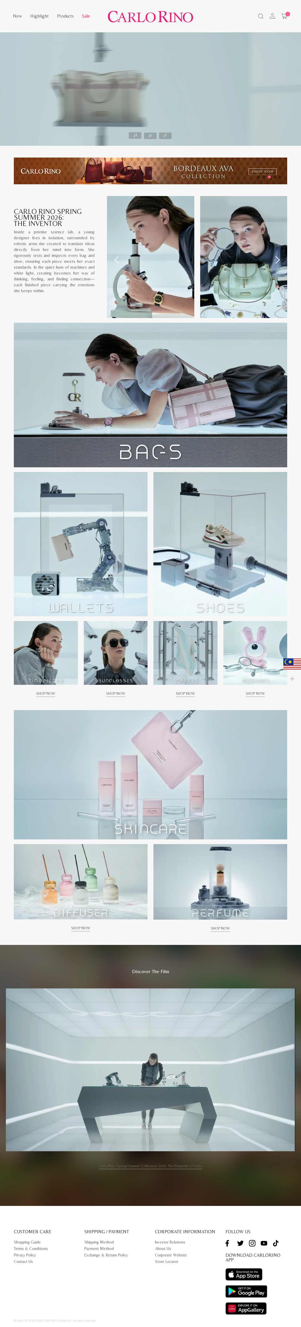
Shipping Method (99, 1242)
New (17, 16)
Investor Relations (170, 1242)
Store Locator (166, 1261)
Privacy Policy (25, 1255)
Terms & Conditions (31, 1248)
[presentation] (116, 260)
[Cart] (284, 16)
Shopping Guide (27, 1242)
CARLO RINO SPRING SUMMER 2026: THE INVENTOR (48, 217)
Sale (86, 16)
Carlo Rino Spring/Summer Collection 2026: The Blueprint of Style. (150, 1166)
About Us (163, 1248)
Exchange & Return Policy (106, 1255)
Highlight (39, 16)
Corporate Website (171, 1255)
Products (65, 16)
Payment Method (99, 1248)
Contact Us (23, 1261)
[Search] (260, 17)
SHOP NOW (45, 693)
